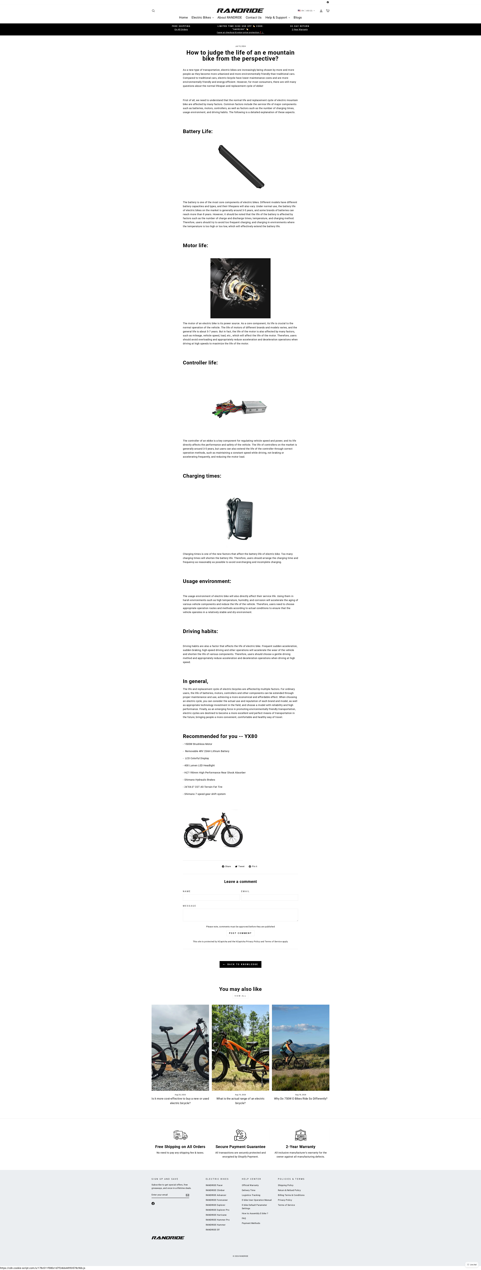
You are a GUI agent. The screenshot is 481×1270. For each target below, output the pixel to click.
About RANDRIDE (229, 17)
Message (189, 906)
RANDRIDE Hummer (216, 1225)
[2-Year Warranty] (300, 1135)
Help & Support (276, 17)
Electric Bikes (202, 17)
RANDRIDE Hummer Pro (218, 1220)
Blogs (298, 17)
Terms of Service (273, 941)
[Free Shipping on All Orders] (180, 1135)
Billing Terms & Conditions (291, 1195)
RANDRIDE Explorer (215, 1205)
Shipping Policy (285, 1185)
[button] (306, 11)
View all (241, 996)
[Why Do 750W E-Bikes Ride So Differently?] (300, 1048)
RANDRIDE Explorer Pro (217, 1210)
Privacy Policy (253, 941)
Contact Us (254, 17)
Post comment (240, 933)
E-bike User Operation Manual (257, 1200)
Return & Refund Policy (289, 1190)
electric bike (209, 323)
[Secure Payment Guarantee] (240, 1135)
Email (245, 891)
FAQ (244, 1218)
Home (183, 17)
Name (187, 891)
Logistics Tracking (251, 1195)
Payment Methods (251, 1223)
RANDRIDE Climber (215, 1190)
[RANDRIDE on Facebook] (153, 1203)
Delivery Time (248, 1190)
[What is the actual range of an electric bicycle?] (240, 1048)
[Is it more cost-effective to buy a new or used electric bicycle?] (180, 1048)
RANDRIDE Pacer (214, 1185)
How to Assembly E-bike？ (255, 1213)
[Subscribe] (187, 1195)
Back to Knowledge (242, 964)
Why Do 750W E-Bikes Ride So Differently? (300, 1098)
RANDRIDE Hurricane (216, 1215)
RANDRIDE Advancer (216, 1195)
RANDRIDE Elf (213, 1229)
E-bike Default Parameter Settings (254, 1207)
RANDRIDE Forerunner (217, 1200)
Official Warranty (250, 1185)
